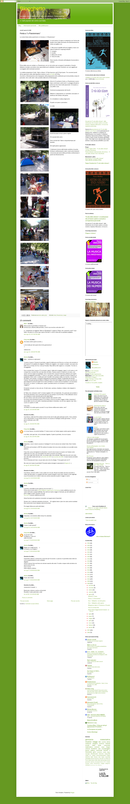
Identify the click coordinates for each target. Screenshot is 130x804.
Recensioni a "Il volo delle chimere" (94, 158)
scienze (97, 747)
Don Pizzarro (90, 456)
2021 (88, 554)
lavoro (87, 750)
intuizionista (92, 765)
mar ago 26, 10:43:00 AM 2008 (32, 508)
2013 (88, 572)
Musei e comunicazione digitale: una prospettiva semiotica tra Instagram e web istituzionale (97, 655)
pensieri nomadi (91, 639)
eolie (96, 760)
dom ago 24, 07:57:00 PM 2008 (32, 334)
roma (96, 765)
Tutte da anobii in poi (91, 520)
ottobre (91, 590)
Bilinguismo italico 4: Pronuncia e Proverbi (99, 605)
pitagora (95, 743)
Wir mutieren (90, 672)
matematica (105, 739)
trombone (94, 748)
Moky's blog (90, 688)
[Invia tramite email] (22, 315)
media (104, 752)
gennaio (91, 627)
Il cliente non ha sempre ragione (95, 641)
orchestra (99, 752)
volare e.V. (88, 755)
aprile (90, 620)
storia (108, 742)
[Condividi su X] (26, 315)
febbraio (91, 625)
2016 (88, 565)
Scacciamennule (91, 697)
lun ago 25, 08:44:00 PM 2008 (31, 465)
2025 (88, 545)
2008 (88, 583)
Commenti (90, 482)
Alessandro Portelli (92, 702)
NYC (105, 761)
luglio (90, 614)
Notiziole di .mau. (92, 722)
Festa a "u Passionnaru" (94, 598)
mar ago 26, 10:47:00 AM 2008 (32, 518)
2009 (88, 581)
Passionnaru (60, 315)
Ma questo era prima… (92, 710)
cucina (104, 742)
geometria (87, 761)
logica (108, 752)
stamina (92, 761)
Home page (50, 601)
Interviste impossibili (104, 753)
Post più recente (24, 601)
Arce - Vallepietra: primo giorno (96, 603)
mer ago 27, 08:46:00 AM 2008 (32, 580)
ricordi (87, 745)
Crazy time (27, 339)
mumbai (87, 763)
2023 (88, 550)
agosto (90, 594)
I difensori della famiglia (93, 437)
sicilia (91, 763)
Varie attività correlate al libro (93, 160)
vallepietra (100, 765)
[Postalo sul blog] (24, 315)
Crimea (96, 379)
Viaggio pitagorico (105, 763)
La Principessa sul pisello (94, 729)
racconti (101, 758)
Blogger (72, 792)
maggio (91, 618)
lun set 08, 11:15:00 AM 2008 (31, 594)
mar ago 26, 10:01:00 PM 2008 (32, 527)
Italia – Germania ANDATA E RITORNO (96, 716)
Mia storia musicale (90, 372)
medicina (88, 743)
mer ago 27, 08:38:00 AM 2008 (32, 570)
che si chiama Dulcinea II (103, 536)
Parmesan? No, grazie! (100, 394)
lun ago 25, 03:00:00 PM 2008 (31, 424)
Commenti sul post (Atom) (32, 603)
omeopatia (88, 758)
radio (93, 745)
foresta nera (97, 757)
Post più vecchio (75, 601)
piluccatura (91, 760)
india (99, 760)
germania (89, 739)
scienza (101, 743)
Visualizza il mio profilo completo (93, 382)
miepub (107, 743)
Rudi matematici (91, 660)
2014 (88, 570)
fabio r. (26, 323)
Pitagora (94, 377)
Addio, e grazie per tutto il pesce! (95, 661)
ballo (92, 757)
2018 (88, 561)
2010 (88, 579)
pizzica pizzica (95, 758)
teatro (102, 757)
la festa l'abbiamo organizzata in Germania (48, 490)
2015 (88, 567)
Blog (19, 25)
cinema (87, 748)
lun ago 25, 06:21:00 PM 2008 (31, 436)
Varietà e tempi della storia (93, 667)
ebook (93, 755)
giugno (90, 616)
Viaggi (87, 379)
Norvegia (91, 379)
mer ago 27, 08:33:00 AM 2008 (32, 551)
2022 (88, 552)
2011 (88, 576)
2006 (88, 632)
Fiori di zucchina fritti (93, 607)
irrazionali (107, 757)
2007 (88, 630)
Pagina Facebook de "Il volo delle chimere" (97, 163)
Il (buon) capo (90, 698)
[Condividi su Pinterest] (29, 315)
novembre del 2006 (58, 456)
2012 (88, 574)
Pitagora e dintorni (90, 233)
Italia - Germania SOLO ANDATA (96, 714)
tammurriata (103, 760)
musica (88, 742)
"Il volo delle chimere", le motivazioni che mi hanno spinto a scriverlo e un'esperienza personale (96, 218)
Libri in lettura (88, 513)
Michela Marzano (91, 709)
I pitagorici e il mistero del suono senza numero (97, 77)
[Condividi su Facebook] (27, 315)
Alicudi (95, 427)
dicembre (91, 585)
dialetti (108, 760)
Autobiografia (95, 364)
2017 (88, 563)
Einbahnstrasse (91, 681)
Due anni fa (27, 495)
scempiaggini (106, 748)
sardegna (87, 765)
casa (102, 747)
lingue (108, 747)
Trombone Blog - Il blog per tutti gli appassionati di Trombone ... (97, 726)
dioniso (26, 357)
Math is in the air (91, 645)
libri (100, 742)
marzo (90, 623)
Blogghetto (32, 8)
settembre (91, 592)
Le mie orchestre (94, 370)
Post (88, 479)
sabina (92, 750)
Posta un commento (27, 597)
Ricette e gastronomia (95, 374)
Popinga (89, 665)
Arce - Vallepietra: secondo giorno (96, 601)
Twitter (98, 387)
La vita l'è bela (97, 417)
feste (55, 315)
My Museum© (91, 676)
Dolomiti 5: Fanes (92, 596)
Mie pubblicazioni (43, 25)
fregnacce (67, 463)
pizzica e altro (92, 380)
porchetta (52, 74)
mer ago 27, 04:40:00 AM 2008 (32, 540)
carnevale (99, 750)
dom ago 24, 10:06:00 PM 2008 (32, 352)
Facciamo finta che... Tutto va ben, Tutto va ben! (101, 464)
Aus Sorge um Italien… (93, 671)
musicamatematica (101, 755)
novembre (91, 587)
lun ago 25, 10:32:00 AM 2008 (31, 409)
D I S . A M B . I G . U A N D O (95, 651)
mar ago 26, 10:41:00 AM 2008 (32, 478)
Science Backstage (92, 732)
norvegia (87, 753)
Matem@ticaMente (92, 720)
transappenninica (99, 761)
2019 (88, 559)
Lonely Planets (90, 678)
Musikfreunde (94, 753)
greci (94, 752)
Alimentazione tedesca (100, 405)
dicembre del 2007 (46, 456)
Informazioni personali (30, 25)
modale (108, 761)
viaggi (64, 315)
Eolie (100, 379)
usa (99, 748)
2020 (88, 556)
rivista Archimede (99, 79)
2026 (88, 543)
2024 (88, 547)
